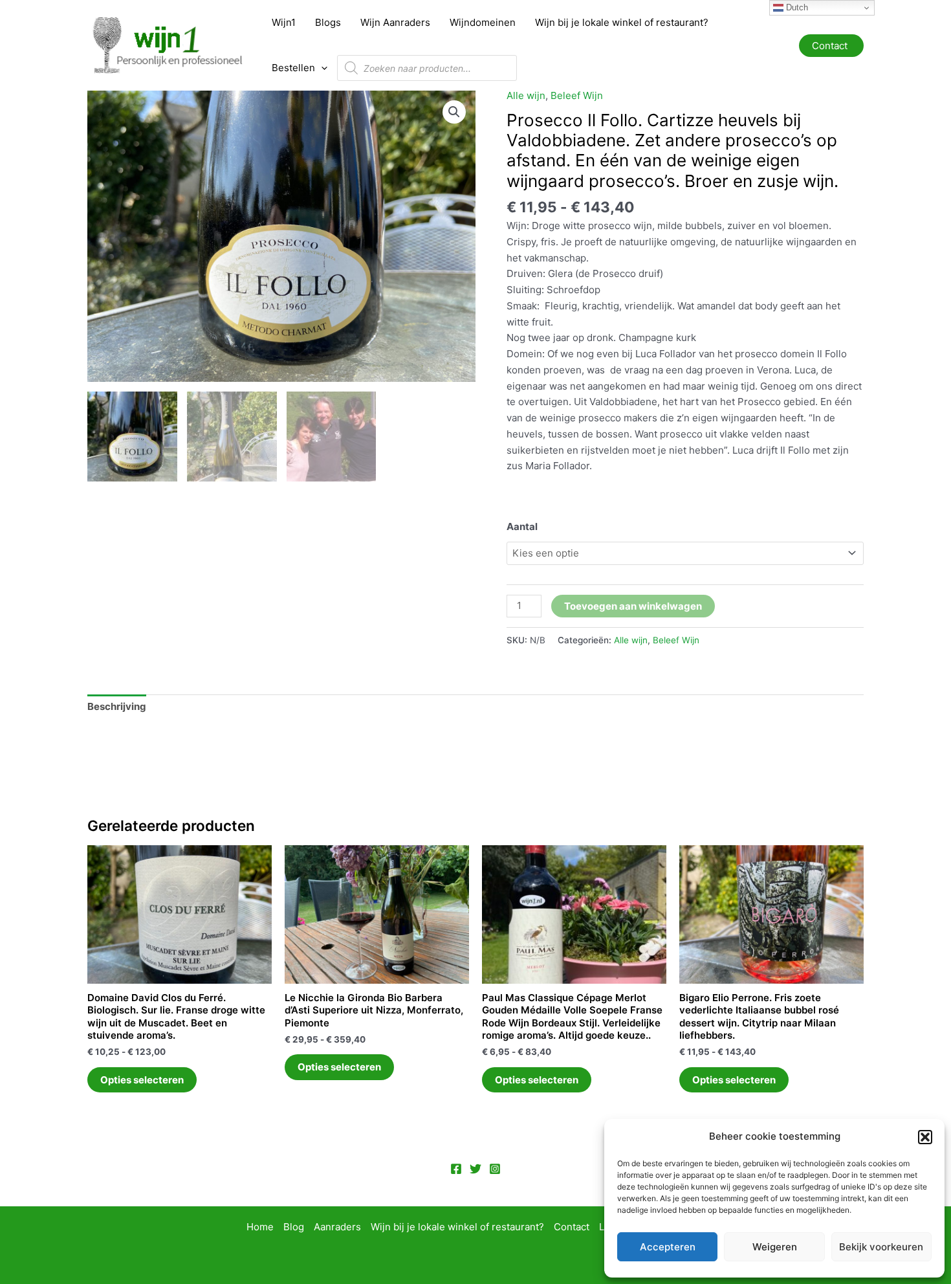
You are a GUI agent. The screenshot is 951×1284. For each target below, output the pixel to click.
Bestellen (293, 67)
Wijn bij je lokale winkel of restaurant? (621, 22)
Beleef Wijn (577, 95)
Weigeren (774, 1247)
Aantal (522, 526)
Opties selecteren (142, 1080)
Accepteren (667, 1247)
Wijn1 (284, 22)
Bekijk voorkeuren (881, 1247)
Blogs (328, 22)
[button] (925, 1137)
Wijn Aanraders (395, 22)
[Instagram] (495, 1169)
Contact (571, 1227)
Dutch (795, 7)
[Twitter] (475, 1169)
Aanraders (337, 1227)
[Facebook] (456, 1169)
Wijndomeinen (483, 22)
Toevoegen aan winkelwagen (633, 606)
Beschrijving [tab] (116, 706)
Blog (293, 1227)
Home (260, 1227)
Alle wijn (526, 95)
